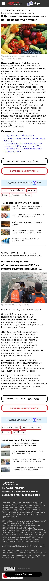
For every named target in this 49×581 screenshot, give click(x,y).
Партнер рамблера (24, 568)
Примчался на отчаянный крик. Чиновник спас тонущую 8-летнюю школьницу (28, 460)
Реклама (19, 488)
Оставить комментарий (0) (24, 171)
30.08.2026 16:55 (8, 253)
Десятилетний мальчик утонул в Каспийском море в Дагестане (24, 444)
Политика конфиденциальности (20, 491)
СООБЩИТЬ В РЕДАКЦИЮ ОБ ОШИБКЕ (21, 495)
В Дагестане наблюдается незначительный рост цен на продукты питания (24, 138)
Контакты (7, 488)
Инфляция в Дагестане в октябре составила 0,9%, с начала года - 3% (23, 144)
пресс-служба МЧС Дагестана (15, 305)
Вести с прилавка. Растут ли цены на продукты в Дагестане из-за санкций (26, 231)
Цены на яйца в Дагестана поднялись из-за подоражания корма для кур (29, 215)
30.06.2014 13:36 (8, 10)
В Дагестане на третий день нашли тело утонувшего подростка (27, 452)
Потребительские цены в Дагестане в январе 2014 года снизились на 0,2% (26, 207)
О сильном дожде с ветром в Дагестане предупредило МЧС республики (27, 469)
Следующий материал (23, 574)
